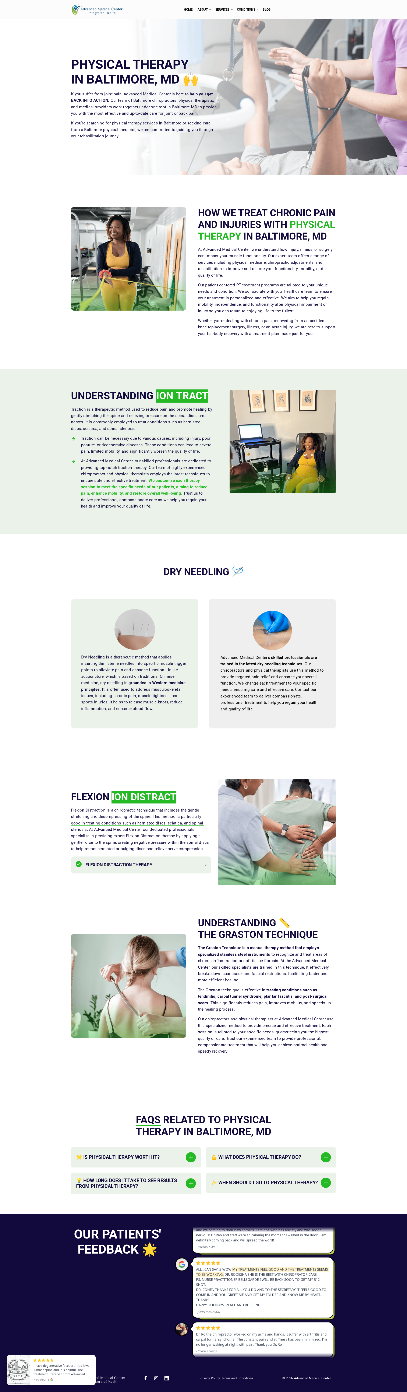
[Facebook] (147, 1378)
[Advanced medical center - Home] (97, 9)
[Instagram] (157, 1378)
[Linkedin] (168, 1378)
